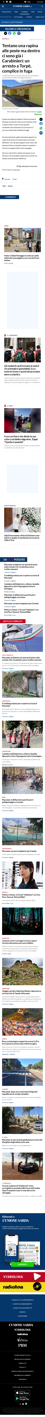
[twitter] (4, 2)
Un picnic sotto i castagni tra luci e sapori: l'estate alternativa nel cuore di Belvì (19, 942)
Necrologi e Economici (22, 1359)
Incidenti (29, 17)
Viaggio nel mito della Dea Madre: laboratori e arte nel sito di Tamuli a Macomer (21, 992)
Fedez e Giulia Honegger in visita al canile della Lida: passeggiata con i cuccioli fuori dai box (21, 257)
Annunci (22, 1312)
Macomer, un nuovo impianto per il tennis (21, 603)
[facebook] (7, 2)
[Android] (22, 1398)
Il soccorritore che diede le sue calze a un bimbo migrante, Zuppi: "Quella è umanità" (21, 439)
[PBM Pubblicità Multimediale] (22, 1345)
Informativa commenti (22, 1375)
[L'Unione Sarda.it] (22, 6)
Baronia (7, 179)
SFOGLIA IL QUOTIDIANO (12, 22)
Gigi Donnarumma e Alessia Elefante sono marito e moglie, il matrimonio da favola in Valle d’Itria (22, 537)
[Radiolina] (22, 1287)
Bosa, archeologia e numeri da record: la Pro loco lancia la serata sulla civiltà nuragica (20, 1042)
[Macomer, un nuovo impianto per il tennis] (22, 831)
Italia (32, 12)
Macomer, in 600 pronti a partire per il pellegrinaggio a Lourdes (19, 596)
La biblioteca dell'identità (22, 1308)
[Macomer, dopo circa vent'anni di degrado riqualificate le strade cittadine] (22, 1072)
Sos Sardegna (18, 17)
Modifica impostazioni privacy (22, 1371)
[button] (5, 33)
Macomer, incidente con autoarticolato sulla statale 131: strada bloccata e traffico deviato (20, 566)
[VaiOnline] (22, 1341)
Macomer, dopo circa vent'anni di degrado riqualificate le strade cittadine (20, 1093)
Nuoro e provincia (18, 28)
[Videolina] (22, 1277)
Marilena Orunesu (9, 592)
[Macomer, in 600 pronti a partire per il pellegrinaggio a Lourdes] (22, 780)
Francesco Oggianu (10, 572)
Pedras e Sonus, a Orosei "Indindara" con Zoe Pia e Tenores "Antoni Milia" (21, 611)
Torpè (14, 179)
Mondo (40, 12)
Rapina (10, 186)
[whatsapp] (10, 2)
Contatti (22, 1367)
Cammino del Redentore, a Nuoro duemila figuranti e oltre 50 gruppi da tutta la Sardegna (21, 586)
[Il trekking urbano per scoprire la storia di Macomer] (22, 684)
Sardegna (25, 12)
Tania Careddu (8, 263)
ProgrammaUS (6, 12)
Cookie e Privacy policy (22, 1355)
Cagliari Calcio (39, 17)
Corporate (23, 1379)
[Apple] (22, 1392)
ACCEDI (40, 2)
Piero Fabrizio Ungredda (11, 170)
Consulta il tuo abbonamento (22, 1300)
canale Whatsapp (38, 112)
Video (16, 12)
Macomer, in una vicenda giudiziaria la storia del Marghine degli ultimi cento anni (22, 1141)
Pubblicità (22, 1363)
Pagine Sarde (22, 1316)
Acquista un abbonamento (22, 1304)
